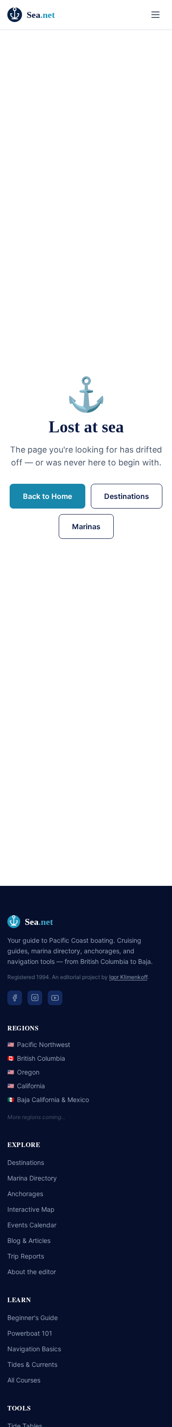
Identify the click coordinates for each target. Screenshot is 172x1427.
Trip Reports (25, 1256)
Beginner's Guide (32, 1317)
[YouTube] (55, 998)
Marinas (86, 526)
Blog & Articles (28, 1240)
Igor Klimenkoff (128, 977)
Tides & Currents (32, 1364)
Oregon (23, 1072)
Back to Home (47, 496)
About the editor (31, 1272)
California (26, 1086)
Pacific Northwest (38, 1044)
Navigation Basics (34, 1349)
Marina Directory (32, 1178)
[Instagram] (35, 998)
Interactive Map (31, 1209)
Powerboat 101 (29, 1333)
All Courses (23, 1380)
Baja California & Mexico (48, 1099)
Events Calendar (31, 1225)
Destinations (126, 496)
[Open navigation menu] (155, 15)
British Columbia (36, 1058)
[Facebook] (14, 998)
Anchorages (25, 1194)
